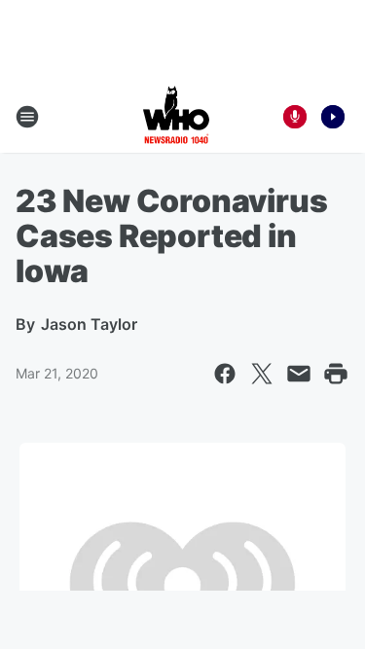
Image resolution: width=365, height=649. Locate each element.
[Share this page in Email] (298, 373)
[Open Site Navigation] (27, 116)
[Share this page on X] (261, 373)
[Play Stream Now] (333, 116)
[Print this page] (335, 373)
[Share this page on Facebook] (224, 373)
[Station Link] (176, 117)
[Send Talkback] (295, 116)
